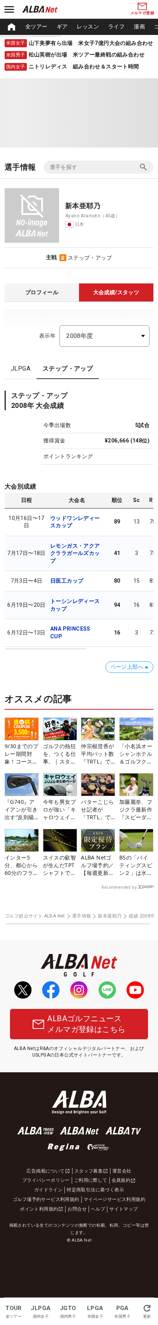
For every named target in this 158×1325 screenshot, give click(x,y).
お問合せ (77, 1209)
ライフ (116, 26)
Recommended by (119, 887)
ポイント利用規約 (39, 1209)
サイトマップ (123, 1209)
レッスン (88, 26)
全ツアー (36, 26)
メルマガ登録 (142, 13)
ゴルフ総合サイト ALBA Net (35, 916)
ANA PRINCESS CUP (70, 632)
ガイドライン (48, 1189)
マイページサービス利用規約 (114, 1199)
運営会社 (122, 1171)
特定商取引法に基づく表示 (95, 1189)
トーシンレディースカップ (75, 605)
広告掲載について (45, 1171)
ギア (62, 26)
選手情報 (81, 916)
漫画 (139, 26)
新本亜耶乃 (110, 916)
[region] (79, 27)
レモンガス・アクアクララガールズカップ (75, 553)
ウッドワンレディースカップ (75, 522)
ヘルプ (98, 1209)
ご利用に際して (90, 1180)
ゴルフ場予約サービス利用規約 (46, 1199)
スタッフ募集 (88, 1171)
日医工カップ (66, 581)
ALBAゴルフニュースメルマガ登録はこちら (86, 1024)
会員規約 (121, 1180)
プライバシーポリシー (46, 1180)
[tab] (42, 292)
